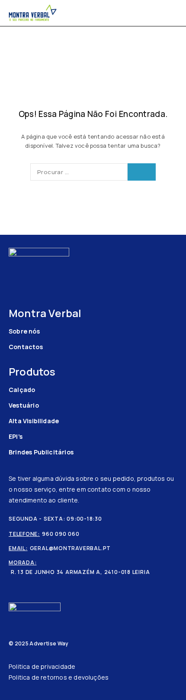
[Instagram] (26, 272)
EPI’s (15, 436)
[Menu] (172, 13)
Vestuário (24, 405)
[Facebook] (12, 272)
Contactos (26, 347)
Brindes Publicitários (41, 452)
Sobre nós (24, 331)
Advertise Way (48, 643)
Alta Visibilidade (34, 421)
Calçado (22, 390)
